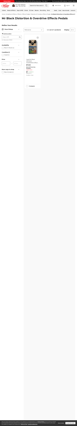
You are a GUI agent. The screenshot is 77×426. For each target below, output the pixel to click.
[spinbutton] (6, 63)
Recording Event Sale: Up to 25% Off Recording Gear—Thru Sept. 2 (32, 1)
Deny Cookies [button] (61, 423)
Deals (55, 10)
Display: (66, 30)
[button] (19, 5)
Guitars (4, 10)
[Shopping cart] (73, 5)
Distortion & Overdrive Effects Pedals (40, 14)
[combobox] (33, 30)
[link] (32, 61)
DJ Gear (31, 10)
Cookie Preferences (32, 424)
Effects (19, 14)
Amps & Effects (11, 10)
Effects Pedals (26, 14)
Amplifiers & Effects (11, 14)
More (48, 10)
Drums (26, 10)
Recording (43, 10)
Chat (17, 6)
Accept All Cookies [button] (70, 423)
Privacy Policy (41, 421)
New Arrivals (65, 10)
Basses (37, 10)
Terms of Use (24, 424)
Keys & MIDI (20, 10)
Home (3, 14)
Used (59, 10)
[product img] (32, 47)
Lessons (73, 10)
